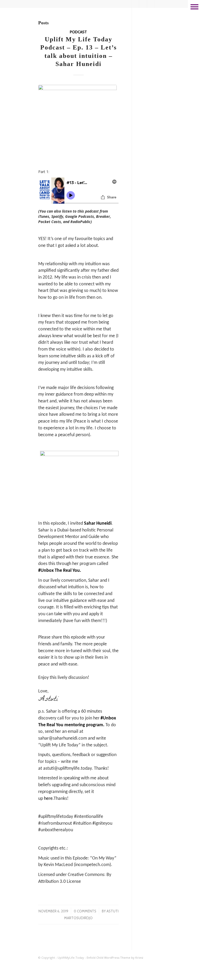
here (48, 798)
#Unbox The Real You (59, 570)
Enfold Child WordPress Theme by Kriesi (115, 958)
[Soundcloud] (159, 4)
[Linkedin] (127, 4)
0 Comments (85, 911)
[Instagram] (151, 4)
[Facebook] (143, 4)
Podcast (78, 32)
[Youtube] (135, 4)
